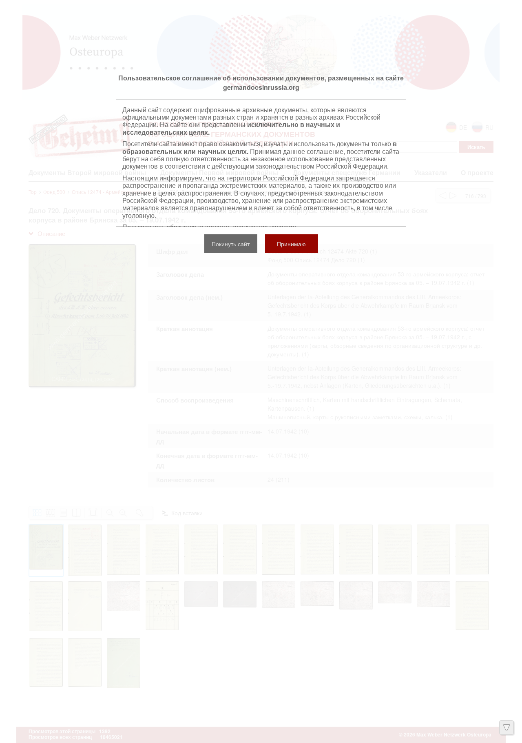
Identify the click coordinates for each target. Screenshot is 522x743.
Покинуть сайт (231, 244)
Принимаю (291, 244)
